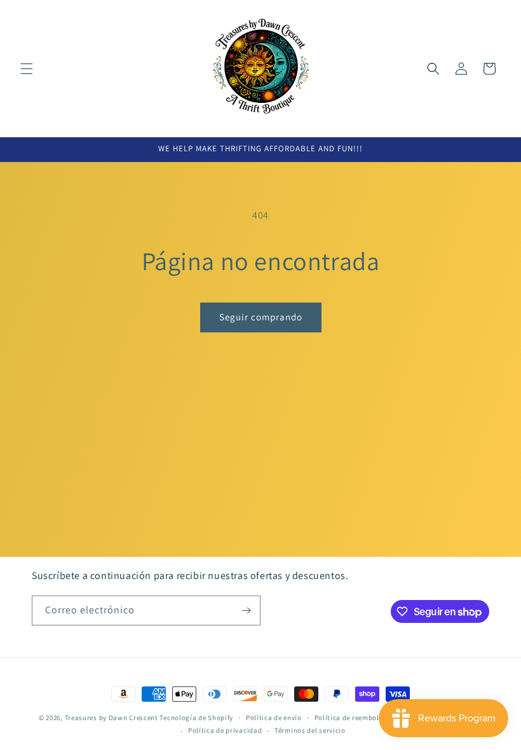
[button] (27, 69)
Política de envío (274, 717)
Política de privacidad (225, 730)
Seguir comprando (260, 317)
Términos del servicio (310, 730)
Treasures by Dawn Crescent (111, 717)
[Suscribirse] (246, 610)
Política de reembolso (351, 717)
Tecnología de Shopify (196, 717)
